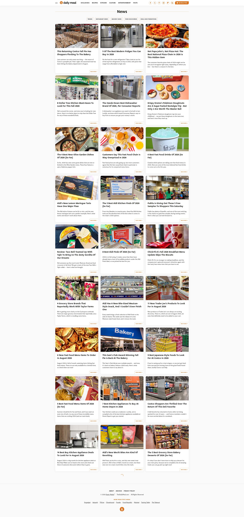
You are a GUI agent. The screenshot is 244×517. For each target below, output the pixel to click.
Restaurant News (102, 19)
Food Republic (127, 502)
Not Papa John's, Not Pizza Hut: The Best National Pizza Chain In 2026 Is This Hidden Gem (165, 54)
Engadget (87, 502)
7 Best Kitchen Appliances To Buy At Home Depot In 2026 (120, 405)
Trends (90, 19)
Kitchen (103, 3)
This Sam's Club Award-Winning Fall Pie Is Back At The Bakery (120, 357)
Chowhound (110, 502)
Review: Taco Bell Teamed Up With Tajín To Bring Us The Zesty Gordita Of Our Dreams (76, 254)
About (111, 491)
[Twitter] (154, 2)
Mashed (136, 502)
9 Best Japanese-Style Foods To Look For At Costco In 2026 (166, 357)
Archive (119, 491)
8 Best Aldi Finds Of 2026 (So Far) (118, 251)
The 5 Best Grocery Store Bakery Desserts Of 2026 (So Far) (164, 454)
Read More (93, 71)
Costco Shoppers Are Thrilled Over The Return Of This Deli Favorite (167, 405)
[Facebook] (150, 2)
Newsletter (183, 3)
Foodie (118, 502)
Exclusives (85, 3)
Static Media (110, 495)
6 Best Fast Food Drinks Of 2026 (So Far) (165, 156)
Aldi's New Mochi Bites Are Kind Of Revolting (120, 454)
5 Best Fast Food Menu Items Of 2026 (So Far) (75, 405)
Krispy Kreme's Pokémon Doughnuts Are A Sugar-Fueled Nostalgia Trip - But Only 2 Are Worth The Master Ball (167, 106)
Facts (135, 3)
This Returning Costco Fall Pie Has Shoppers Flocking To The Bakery (74, 53)
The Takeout (156, 502)
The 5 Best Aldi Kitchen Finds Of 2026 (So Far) (121, 205)
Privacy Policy (129, 491)
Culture (112, 3)
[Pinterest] (159, 2)
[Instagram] (163, 2)
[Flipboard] (168, 2)
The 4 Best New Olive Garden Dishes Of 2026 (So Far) (75, 156)
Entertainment (124, 3)
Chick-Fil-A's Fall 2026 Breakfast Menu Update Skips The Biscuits (166, 253)
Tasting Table (145, 502)
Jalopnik (95, 502)
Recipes (95, 3)
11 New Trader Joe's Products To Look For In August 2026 (166, 305)
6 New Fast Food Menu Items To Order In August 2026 (76, 357)
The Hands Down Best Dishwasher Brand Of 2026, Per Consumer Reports (121, 104)
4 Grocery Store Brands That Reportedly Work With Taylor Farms (75, 305)
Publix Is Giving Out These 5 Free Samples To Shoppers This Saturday (165, 205)
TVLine (102, 502)
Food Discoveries (131, 19)
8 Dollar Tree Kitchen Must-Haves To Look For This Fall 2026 (75, 104)
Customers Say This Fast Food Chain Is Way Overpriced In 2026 (121, 156)
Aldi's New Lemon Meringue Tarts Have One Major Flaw (74, 205)
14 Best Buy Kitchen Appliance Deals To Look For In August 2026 (75, 454)
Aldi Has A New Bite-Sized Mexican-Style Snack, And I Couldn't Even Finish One (121, 306)
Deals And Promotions (148, 19)
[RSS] (172, 2)
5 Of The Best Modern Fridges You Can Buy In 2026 (121, 53)
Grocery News (117, 19)
